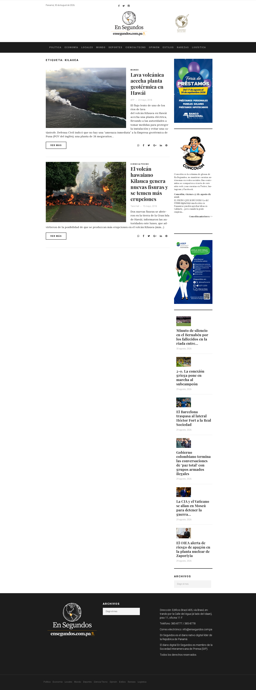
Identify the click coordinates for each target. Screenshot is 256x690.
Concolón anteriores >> (200, 216)
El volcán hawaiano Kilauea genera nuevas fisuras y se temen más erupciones (149, 183)
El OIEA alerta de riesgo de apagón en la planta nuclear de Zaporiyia (193, 549)
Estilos (168, 47)
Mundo (100, 47)
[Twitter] (123, 6)
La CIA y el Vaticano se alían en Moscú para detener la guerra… (192, 507)
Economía (71, 47)
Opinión (154, 47)
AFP (132, 100)
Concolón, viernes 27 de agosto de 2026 (192, 195)
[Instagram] (129, 6)
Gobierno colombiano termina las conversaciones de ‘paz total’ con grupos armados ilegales (193, 463)
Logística (199, 47)
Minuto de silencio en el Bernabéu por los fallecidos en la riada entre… (192, 337)
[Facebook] (119, 6)
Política (55, 47)
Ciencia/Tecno (135, 47)
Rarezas (183, 47)
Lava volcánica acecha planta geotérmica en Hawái (147, 83)
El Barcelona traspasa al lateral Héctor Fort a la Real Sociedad (193, 418)
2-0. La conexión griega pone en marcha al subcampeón (190, 377)
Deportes (115, 47)
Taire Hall (135, 206)
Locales (87, 47)
